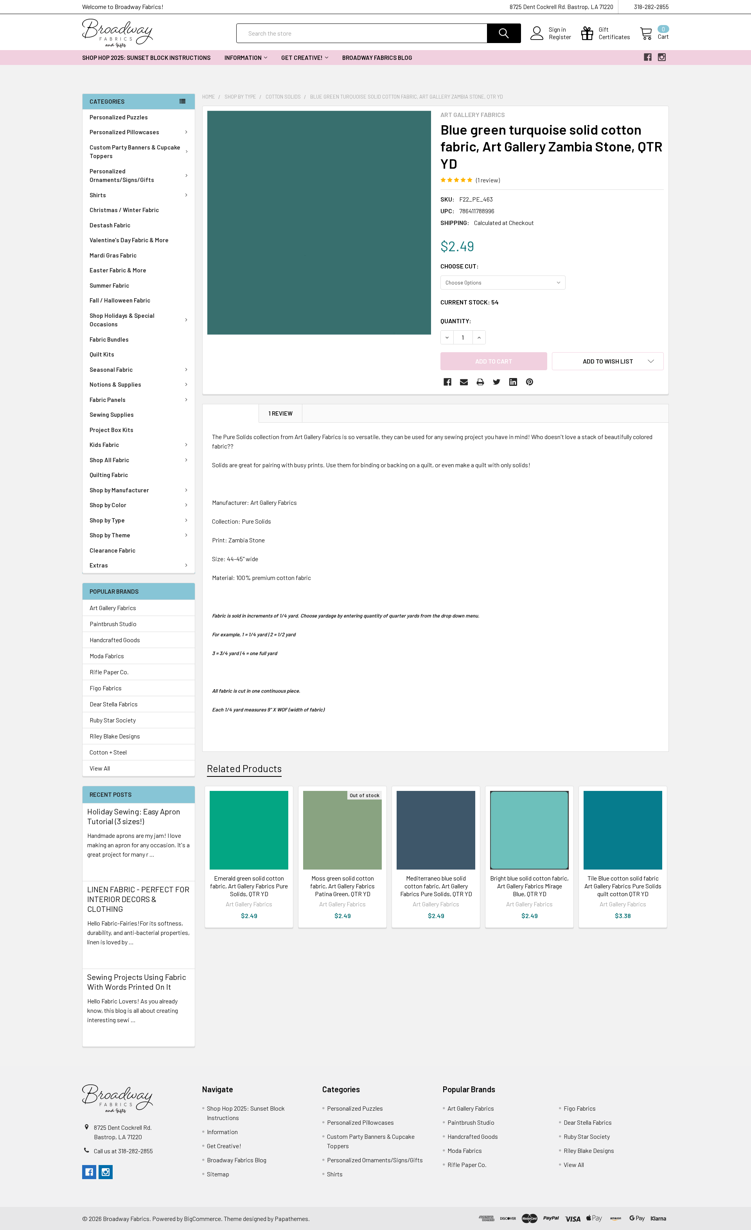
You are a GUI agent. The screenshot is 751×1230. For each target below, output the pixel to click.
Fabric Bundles (109, 339)
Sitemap (218, 1174)
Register (560, 36)
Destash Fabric (110, 225)
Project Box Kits (111, 429)
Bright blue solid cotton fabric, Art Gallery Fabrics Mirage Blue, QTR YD (529, 885)
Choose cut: (459, 266)
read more (101, 868)
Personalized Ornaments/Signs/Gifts (122, 175)
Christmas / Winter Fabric (124, 209)
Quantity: (455, 320)
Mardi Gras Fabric (113, 255)
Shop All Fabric (109, 459)
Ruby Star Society (113, 720)
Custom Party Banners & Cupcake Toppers (135, 152)
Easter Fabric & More (118, 270)
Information (243, 57)
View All (100, 768)
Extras (99, 565)
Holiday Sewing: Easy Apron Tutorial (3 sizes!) (133, 816)
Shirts (98, 194)
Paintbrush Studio (113, 623)
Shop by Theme (110, 534)
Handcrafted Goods (115, 639)
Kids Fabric (104, 444)
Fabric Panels (108, 399)
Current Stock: (469, 302)
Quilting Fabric (109, 474)
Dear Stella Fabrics (114, 704)
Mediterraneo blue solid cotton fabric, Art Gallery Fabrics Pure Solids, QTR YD (436, 885)
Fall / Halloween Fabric (120, 300)
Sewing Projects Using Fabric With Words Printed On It (136, 981)
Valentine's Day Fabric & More (129, 239)
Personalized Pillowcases (124, 131)
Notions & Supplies (115, 384)
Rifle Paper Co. (109, 671)
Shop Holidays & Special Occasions (122, 320)
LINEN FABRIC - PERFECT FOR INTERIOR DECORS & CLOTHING (138, 898)
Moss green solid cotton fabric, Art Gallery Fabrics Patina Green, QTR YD (342, 885)
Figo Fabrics (106, 688)
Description (230, 413)
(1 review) (488, 180)
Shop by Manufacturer (119, 489)
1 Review (281, 413)
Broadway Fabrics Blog (377, 57)
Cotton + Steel (108, 752)
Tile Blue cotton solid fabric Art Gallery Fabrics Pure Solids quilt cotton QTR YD (622, 885)
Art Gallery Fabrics (113, 607)
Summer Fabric (109, 285)
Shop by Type (107, 520)
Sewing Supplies (112, 414)
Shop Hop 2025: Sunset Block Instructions (146, 57)
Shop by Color (108, 504)
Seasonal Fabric (111, 369)
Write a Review (523, 180)
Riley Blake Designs (115, 736)
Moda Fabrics (107, 655)
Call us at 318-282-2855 (123, 1150)
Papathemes (291, 1218)
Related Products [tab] (244, 768)
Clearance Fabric (112, 550)
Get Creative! (302, 57)
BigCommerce (202, 1218)
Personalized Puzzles (119, 117)
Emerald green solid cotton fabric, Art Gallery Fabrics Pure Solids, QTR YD (249, 885)
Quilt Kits (102, 354)
